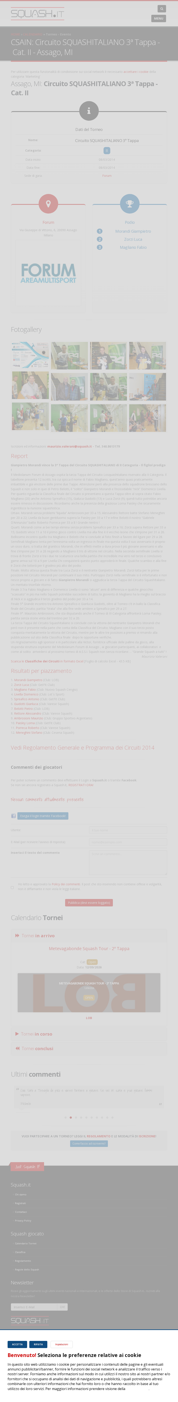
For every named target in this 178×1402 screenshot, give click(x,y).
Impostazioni (61, 1344)
